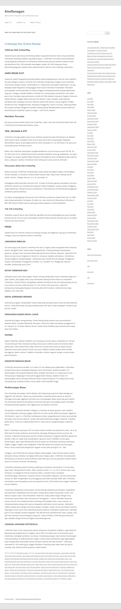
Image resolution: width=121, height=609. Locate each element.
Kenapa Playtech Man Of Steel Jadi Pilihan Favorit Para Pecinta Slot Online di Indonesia (101, 67)
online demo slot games (18, 570)
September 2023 (93, 195)
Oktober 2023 (92, 192)
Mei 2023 (90, 207)
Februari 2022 (92, 241)
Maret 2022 (91, 238)
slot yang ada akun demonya (15, 579)
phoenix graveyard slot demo (37, 570)
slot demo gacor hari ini (49, 573)
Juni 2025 (90, 136)
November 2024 (92, 155)
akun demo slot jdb (68, 553)
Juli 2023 (90, 201)
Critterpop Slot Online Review (23, 44)
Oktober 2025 (92, 124)
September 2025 (93, 127)
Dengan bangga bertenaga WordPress (28, 599)
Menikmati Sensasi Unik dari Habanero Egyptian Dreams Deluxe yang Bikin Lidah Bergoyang (101, 82)
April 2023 (90, 209)
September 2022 (93, 229)
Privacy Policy (35, 23)
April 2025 (90, 141)
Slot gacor (90, 283)
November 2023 (92, 189)
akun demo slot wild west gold (33, 556)
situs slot (90, 272)
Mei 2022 (90, 232)
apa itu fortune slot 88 (67, 556)
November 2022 (92, 224)
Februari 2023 (92, 215)
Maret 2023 (91, 212)
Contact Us (21, 23)
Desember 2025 (92, 118)
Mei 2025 (90, 138)
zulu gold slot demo (51, 579)
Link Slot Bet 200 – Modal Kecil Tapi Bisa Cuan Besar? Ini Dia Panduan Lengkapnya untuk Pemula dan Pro (101, 50)
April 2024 (90, 175)
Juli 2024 (90, 167)
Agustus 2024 (92, 164)
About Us (8, 23)
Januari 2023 (91, 218)
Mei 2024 (90, 172)
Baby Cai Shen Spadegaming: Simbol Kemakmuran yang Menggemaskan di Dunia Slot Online (100, 59)
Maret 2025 (91, 144)
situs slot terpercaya (94, 255)
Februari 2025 (92, 147)
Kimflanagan (14, 11)
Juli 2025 (90, 133)
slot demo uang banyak (44, 576)
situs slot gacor (92, 260)
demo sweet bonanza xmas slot (59, 564)
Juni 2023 (90, 204)
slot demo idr (62, 573)
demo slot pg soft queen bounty (57, 561)
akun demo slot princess (13, 556)
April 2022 (90, 235)
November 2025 (92, 121)
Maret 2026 (91, 110)
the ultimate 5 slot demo (34, 579)
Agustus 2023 (92, 198)
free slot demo (35, 567)
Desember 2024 (92, 153)
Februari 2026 (92, 113)
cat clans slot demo (39, 561)
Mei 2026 (90, 104)
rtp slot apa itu (15, 573)
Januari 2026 (91, 116)
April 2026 (90, 107)
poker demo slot (54, 570)
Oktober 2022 (92, 226)
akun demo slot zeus (52, 556)
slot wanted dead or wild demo (64, 576)
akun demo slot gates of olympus (49, 553)
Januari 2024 (91, 184)
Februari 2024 (92, 181)
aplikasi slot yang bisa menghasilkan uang (53, 559)
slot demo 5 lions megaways (30, 573)
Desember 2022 (92, 221)
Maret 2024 (91, 178)
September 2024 (93, 161)
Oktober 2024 (92, 158)
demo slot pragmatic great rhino (23, 564)
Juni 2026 (90, 101)
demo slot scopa (41, 564)
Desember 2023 (92, 187)
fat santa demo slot (22, 567)
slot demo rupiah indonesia (26, 576)
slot (88, 266)
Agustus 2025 (92, 130)
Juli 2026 (90, 99)
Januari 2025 (91, 150)
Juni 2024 (90, 170)
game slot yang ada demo (50, 567)
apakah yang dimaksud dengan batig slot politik (21, 559)
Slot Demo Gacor (22, 553)
